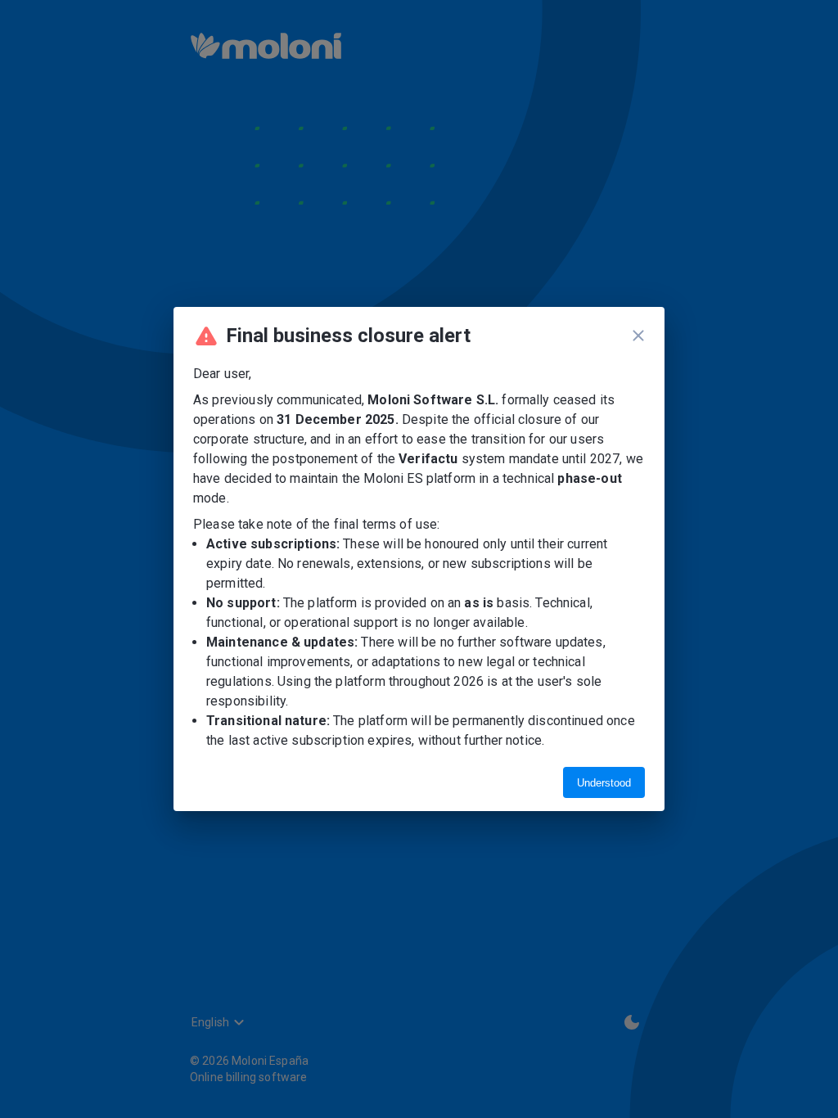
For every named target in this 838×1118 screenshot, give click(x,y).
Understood (604, 783)
